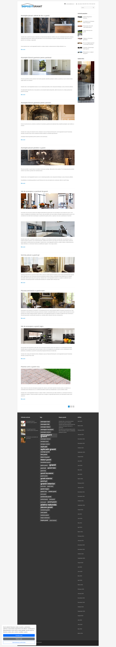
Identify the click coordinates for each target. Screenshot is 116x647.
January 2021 (81, 540)
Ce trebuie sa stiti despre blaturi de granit (88, 22)
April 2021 (80, 527)
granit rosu (44, 491)
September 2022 (81, 452)
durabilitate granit (45, 462)
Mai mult (23, 49)
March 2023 (80, 425)
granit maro (50, 486)
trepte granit (44, 520)
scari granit (44, 512)
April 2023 (80, 421)
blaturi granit (46, 460)
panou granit (43, 494)
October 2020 (81, 553)
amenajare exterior (46, 432)
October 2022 (81, 447)
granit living (43, 486)
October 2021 (81, 500)
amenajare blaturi (45, 427)
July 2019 (80, 620)
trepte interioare (53, 520)
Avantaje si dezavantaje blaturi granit (88, 48)
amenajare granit (46, 435)
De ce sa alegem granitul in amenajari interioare (88, 43)
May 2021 (80, 522)
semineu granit (45, 515)
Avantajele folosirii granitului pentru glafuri (31, 422)
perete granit (43, 502)
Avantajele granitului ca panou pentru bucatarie (32, 429)
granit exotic (44, 476)
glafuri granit (44, 465)
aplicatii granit (48, 449)
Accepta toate (19, 635)
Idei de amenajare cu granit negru (32, 326)
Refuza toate (19, 639)
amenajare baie (45, 421)
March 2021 (80, 531)
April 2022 (80, 474)
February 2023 (81, 430)
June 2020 (80, 571)
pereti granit (52, 502)
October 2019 (81, 606)
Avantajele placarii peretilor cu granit (33, 148)
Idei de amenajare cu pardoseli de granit (34, 191)
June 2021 (80, 518)
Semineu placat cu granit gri (30, 255)
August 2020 (80, 562)
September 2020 (81, 558)
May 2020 (80, 575)
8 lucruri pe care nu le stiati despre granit (88, 26)
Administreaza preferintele (18, 642)
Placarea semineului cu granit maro (33, 291)
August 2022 (80, 456)
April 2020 (80, 580)
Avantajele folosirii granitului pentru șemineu (36, 103)
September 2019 (81, 611)
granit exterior (46, 478)
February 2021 (81, 536)
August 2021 (80, 509)
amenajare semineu (45, 444)
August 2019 (80, 615)
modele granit (52, 491)
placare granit (47, 507)
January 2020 (81, 593)
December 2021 (81, 492)
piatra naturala (48, 505)
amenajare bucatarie (47, 429)
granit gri (44, 481)
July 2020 (80, 567)
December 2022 (81, 439)
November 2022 (81, 443)
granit (52, 465)
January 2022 (81, 487)
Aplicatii (44, 447)
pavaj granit (52, 499)
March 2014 (80, 633)
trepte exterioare (45, 517)
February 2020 (81, 589)
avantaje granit (45, 452)
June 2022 (80, 465)
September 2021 (81, 505)
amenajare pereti (44, 441)
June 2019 (80, 624)
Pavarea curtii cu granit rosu (30, 367)
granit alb (43, 468)
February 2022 (81, 483)
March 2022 (80, 478)
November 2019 (81, 602)
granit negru (45, 489)
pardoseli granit (44, 499)
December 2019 (81, 598)
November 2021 (81, 496)
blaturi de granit (45, 457)
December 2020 (81, 545)
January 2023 (81, 434)
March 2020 (80, 584)
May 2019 (80, 628)
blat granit (44, 454)
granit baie (52, 468)
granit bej (43, 470)
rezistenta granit (45, 510)
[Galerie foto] (86, 102)
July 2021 (80, 514)
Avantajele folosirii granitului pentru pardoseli (36, 57)
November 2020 (81, 549)
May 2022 (80, 469)
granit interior (48, 484)
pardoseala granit (46, 496)
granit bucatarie (47, 473)
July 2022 (80, 461)
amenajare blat (45, 424)
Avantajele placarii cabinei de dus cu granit (35, 15)
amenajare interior (45, 439)
